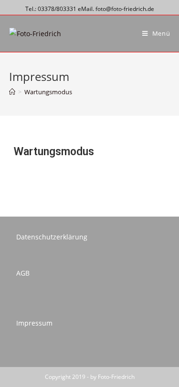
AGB (23, 273)
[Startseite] (12, 92)
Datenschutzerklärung (51, 236)
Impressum (34, 322)
